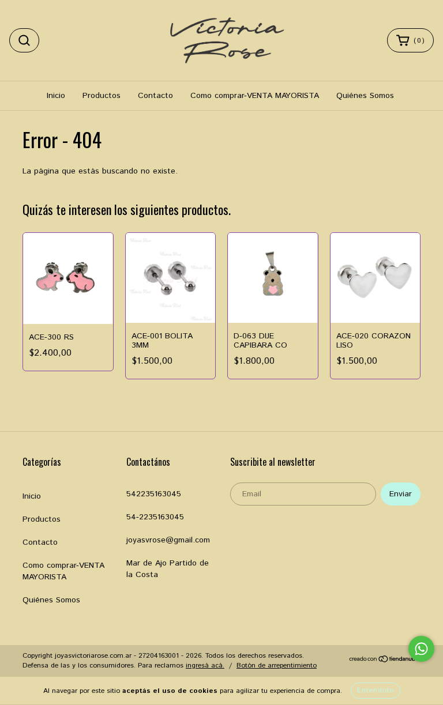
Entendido (375, 690)
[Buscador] (24, 40)
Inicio (56, 95)
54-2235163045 (155, 517)
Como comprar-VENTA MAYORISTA (254, 95)
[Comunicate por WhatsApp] (421, 649)
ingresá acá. (205, 665)
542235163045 (153, 494)
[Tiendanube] (384, 661)
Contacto (155, 95)
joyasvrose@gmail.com (168, 540)
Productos (101, 95)
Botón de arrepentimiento (276, 665)
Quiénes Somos (365, 95)
